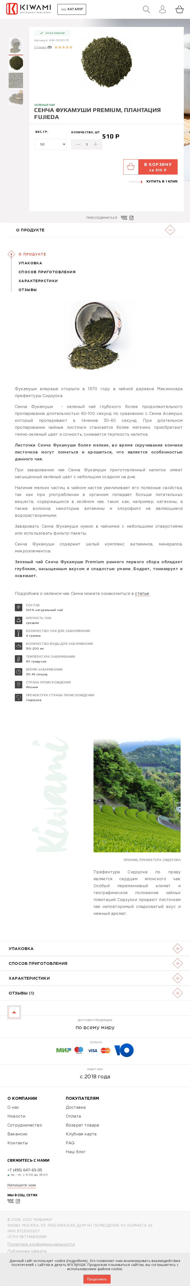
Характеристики (38, 281)
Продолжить (97, 1279)
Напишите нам (21, 1185)
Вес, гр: (41, 132)
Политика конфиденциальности (41, 1244)
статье (142, 594)
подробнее (76, 1260)
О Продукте (32, 254)
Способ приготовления (47, 272)
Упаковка (30, 263)
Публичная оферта (27, 1251)
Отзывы (40, 47)
